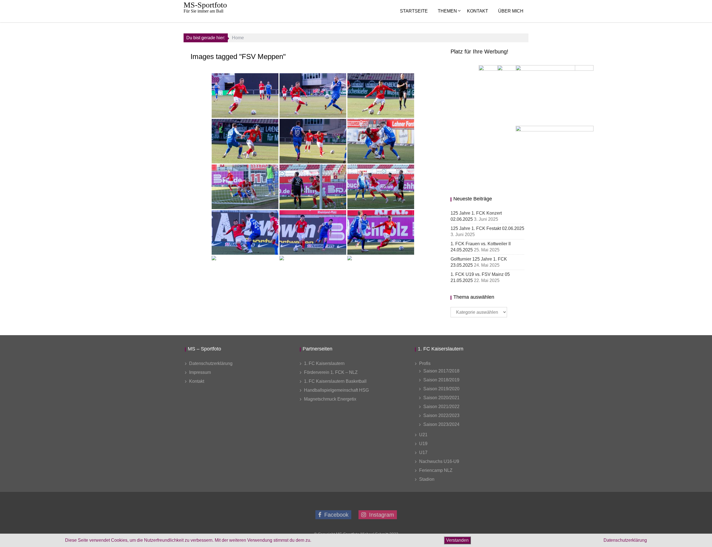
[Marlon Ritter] (245, 95)
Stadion (426, 479)
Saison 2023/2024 (441, 424)
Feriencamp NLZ (436, 470)
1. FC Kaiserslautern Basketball (335, 381)
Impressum (200, 372)
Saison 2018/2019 (441, 379)
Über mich (510, 11)
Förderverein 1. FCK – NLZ (331, 372)
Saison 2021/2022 (441, 406)
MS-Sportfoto (205, 5)
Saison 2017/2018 (441, 371)
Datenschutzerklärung (211, 363)
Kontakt (477, 11)
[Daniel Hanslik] (380, 141)
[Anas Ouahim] (380, 95)
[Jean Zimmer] (313, 141)
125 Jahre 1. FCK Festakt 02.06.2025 (487, 228)
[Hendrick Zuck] (245, 232)
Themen (447, 11)
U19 (423, 443)
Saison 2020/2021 (441, 397)
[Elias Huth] (245, 187)
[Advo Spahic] (380, 278)
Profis (425, 363)
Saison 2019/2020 (441, 388)
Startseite (414, 11)
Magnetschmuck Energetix (330, 399)
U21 (423, 434)
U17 (423, 452)
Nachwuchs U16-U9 (439, 461)
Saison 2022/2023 (441, 415)
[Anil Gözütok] (313, 232)
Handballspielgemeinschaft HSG (336, 390)
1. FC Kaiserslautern (324, 363)
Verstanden (457, 540)
